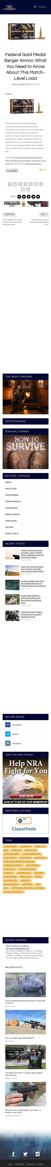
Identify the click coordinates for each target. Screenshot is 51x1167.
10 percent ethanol (13, 865)
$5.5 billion (26, 846)
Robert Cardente (12, 514)
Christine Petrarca (13, 501)
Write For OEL (11, 533)
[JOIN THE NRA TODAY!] (26, 781)
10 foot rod (25, 858)
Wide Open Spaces (33, 164)
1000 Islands (25, 877)
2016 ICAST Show (11, 884)
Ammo (15, 84)
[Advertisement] (25, 668)
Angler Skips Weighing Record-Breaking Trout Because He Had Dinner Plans (31, 599)
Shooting (22, 84)
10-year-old (9, 869)
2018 (37, 884)
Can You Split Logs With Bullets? (19, 1038)
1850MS (38, 877)
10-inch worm (32, 865)
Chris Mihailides (11, 495)
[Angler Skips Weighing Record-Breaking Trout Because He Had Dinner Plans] (12, 599)
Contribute (30, 1164)
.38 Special (16, 850)
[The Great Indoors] (26, 397)
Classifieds (19, 1164)
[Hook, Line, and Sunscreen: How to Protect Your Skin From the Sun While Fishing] (12, 570)
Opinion (8, 482)
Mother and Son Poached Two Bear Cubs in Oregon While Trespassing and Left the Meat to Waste (32, 554)
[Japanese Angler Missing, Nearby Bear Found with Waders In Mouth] (12, 616)
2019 (5, 888)
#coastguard (10, 846)
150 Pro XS (8, 873)
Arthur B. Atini (11, 488)
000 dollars (31, 850)
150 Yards (39, 873)
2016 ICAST (25, 880)
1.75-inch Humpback (31, 854)
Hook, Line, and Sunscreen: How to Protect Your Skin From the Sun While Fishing (32, 569)
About (10, 1164)
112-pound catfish (27, 869)
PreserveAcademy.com (19, 948)
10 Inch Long (40, 858)
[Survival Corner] (26, 452)
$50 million (40, 846)
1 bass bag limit (11, 854)
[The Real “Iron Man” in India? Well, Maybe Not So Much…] (25, 1057)
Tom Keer (9, 527)
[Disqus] (26, 267)
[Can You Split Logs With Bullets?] (25, 1022)
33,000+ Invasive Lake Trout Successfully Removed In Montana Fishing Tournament (33, 583)
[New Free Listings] (26, 823)
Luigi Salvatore (11, 508)
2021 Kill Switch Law (13, 892)
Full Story (12, 171)
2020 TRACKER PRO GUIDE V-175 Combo (27, 888)
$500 (5, 850)
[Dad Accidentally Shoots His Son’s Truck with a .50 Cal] (25, 985)
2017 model (27, 884)
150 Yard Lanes (23, 873)
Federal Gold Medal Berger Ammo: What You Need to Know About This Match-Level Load (25, 161)
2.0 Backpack (9, 858)
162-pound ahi (10, 877)
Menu (42, 6)
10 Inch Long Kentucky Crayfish (18, 861)
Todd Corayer (11, 521)
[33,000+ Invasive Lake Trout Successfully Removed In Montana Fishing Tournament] (12, 585)
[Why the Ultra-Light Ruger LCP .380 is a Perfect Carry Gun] (25, 1094)
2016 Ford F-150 (10, 880)
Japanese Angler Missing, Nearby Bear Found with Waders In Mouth (32, 614)
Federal (8, 94)
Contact (39, 1164)
